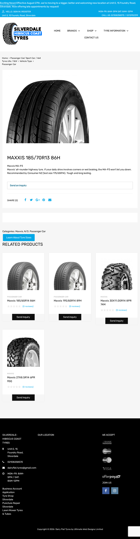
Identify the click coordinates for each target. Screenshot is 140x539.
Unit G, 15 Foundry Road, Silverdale (19, 15)
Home (57, 30)
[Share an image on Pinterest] (43, 200)
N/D (26, 231)
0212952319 (132, 15)
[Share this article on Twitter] (31, 200)
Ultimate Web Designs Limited (88, 529)
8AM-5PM (112, 11)
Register (26, 11)
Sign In (16, 11)
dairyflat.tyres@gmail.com (22, 467)
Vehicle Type (26, 61)
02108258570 (117, 15)
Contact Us (91, 37)
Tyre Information (114, 30)
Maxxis (19, 231)
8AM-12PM (127, 11)
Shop (90, 30)
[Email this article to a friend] (49, 200)
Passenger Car (38, 231)
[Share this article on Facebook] (25, 200)
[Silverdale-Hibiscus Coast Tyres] (22, 43)
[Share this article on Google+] (37, 200)
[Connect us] (105, 491)
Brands (72, 30)
